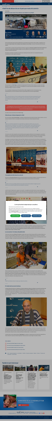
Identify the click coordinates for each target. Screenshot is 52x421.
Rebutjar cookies (26, 215)
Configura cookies (37, 215)
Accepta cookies (15, 215)
